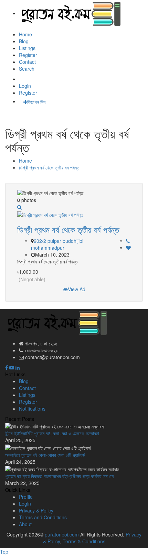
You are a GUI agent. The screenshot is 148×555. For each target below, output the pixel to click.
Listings (27, 48)
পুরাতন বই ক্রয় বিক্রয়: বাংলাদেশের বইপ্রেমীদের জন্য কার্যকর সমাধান (59, 476)
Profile (26, 496)
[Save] (128, 248)
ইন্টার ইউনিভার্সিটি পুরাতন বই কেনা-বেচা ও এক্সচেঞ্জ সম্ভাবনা (52, 433)
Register (28, 54)
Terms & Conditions (84, 541)
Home (25, 34)
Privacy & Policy (36, 510)
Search (26, 68)
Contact (27, 61)
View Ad (76, 289)
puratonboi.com (62, 534)
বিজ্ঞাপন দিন (36, 101)
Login (25, 85)
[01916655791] (128, 241)
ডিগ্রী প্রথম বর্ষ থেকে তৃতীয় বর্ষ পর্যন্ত (49, 167)
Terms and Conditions (43, 517)
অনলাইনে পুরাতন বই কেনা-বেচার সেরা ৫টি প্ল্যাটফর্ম (45, 454)
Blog (24, 41)
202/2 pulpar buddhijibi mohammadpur (57, 244)
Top (4, 551)
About (25, 524)
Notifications (32, 408)
